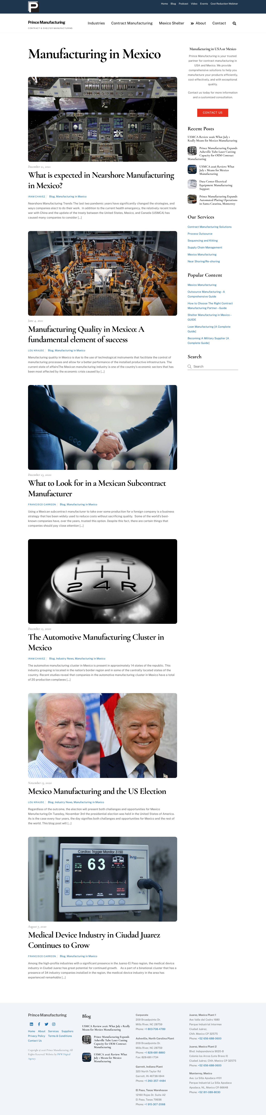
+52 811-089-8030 (209, 1092)
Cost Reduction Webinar (224, 3)
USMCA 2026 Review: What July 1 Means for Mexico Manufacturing (216, 170)
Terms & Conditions (60, 1035)
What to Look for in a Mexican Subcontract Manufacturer (97, 488)
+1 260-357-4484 (155, 1080)
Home (164, 3)
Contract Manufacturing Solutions (210, 226)
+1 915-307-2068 (154, 1104)
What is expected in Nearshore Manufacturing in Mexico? (101, 180)
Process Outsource (200, 233)
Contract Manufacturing (132, 23)
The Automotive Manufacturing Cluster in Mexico (96, 642)
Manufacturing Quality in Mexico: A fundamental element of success (86, 334)
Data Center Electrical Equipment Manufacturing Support (215, 185)
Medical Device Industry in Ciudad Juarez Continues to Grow (94, 940)
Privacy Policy (36, 1035)
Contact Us (213, 112)
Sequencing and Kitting (203, 240)
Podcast (183, 3)
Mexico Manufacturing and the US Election (97, 791)
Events (204, 3)
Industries (96, 23)
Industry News (65, 658)
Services (53, 1031)
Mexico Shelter (171, 23)
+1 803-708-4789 (154, 1029)
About (200, 23)
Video (194, 3)
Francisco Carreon (42, 504)
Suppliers (67, 1031)
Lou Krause (36, 350)
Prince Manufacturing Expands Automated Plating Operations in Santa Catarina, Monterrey (218, 200)
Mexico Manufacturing (202, 254)
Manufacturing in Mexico (71, 196)
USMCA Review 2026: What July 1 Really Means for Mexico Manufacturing (212, 138)
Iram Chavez (36, 196)
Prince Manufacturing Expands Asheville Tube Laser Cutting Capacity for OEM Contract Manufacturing (212, 153)
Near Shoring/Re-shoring (204, 261)
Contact (219, 23)
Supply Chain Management (205, 247)
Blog (173, 3)
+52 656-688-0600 (209, 1038)
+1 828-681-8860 (154, 1052)
